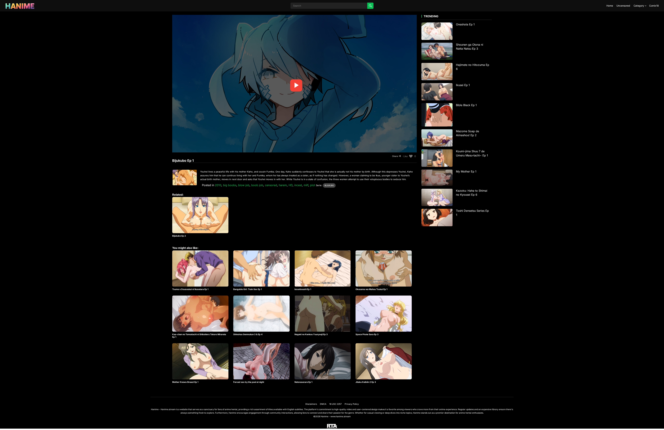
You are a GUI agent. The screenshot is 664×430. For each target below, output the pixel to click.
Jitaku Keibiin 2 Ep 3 (366, 382)
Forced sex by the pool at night (248, 382)
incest (298, 185)
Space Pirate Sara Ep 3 (367, 334)
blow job (244, 185)
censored (271, 185)
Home (609, 5)
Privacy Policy (352, 404)
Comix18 (654, 5)
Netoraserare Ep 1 (303, 382)
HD (291, 185)
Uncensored (623, 5)
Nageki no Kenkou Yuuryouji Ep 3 (311, 334)
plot (312, 185)
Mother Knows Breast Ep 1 (185, 382)
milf (306, 185)
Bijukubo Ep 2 (179, 236)
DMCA (323, 404)
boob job (257, 185)
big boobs (229, 185)
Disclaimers (311, 404)
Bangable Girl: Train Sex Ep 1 (247, 289)
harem (283, 185)
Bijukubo (329, 185)
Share (395, 156)
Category (639, 5)
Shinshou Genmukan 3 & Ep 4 (247, 334)
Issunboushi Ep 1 (302, 289)
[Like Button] (410, 156)
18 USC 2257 (335, 404)
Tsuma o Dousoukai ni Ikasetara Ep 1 (190, 289)
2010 (218, 185)
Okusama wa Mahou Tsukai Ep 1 (371, 289)
